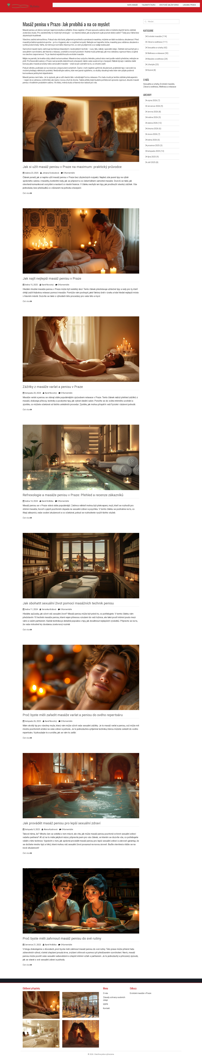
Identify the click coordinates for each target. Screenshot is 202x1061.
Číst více (26, 193)
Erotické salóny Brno (169, 5)
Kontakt (106, 1008)
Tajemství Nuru (148, 5)
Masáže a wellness (157, 59)
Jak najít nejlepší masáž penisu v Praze (52, 278)
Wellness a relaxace (157, 53)
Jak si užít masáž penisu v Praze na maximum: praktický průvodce (72, 167)
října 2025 (153, 157)
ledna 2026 (153, 140)
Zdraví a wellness (157, 42)
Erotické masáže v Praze (140, 993)
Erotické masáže (157, 36)
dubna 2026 (154, 123)
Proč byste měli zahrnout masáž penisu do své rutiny (62, 938)
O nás (105, 993)
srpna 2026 (153, 100)
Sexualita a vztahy (157, 48)
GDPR (105, 1004)
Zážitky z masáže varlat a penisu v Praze (53, 387)
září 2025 (152, 162)
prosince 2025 (154, 145)
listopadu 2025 (155, 151)
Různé (151, 70)
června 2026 (154, 112)
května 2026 (154, 117)
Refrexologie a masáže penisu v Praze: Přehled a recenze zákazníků (73, 495)
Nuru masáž (132, 5)
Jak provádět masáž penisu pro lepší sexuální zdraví (61, 823)
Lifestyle (153, 64)
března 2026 (154, 128)
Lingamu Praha (189, 5)
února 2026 (153, 134)
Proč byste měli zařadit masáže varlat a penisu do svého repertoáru (73, 715)
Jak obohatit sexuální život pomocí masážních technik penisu (68, 603)
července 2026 (155, 106)
